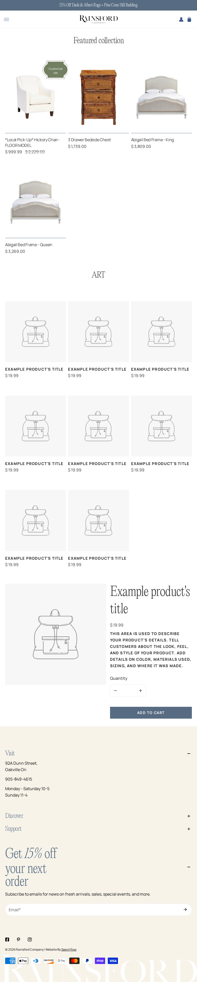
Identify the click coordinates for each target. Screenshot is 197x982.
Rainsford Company (30, 949)
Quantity (118, 678)
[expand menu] (6, 19)
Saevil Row (68, 949)
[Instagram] (29, 939)
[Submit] (185, 909)
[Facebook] (7, 939)
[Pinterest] (18, 939)
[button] (189, 19)
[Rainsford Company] (98, 19)
